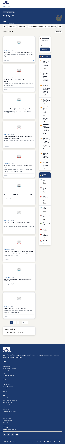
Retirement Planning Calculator (9, 430)
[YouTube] (8, 434)
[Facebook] (4, 434)
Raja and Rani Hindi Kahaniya (9, 369)
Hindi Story (12, 26)
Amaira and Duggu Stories (8, 375)
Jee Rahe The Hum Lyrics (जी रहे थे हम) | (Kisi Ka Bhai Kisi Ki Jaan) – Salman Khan (18, 137)
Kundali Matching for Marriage (9, 412)
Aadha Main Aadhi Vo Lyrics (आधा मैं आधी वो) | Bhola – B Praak (19, 166)
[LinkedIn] (12, 434)
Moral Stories (5, 364)
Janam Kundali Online (7, 402)
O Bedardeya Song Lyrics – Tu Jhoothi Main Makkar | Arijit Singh (18, 280)
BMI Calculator (6, 423)
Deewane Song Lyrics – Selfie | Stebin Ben (15, 308)
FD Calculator (6, 427)
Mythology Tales (6, 384)
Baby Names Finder (7, 418)
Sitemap (56, 441)
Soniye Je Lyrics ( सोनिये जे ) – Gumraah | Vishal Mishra (18, 195)
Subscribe (45, 49)
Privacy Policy (40, 441)
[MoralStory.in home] (6, 2)
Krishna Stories (6, 389)
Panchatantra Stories (7, 371)
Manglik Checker (6, 407)
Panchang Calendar (7, 398)
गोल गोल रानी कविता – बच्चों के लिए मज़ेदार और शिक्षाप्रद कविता (18, 52)
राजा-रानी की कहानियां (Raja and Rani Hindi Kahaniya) (42, 26)
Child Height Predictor (7, 420)
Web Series (22, 26)
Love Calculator (6, 409)
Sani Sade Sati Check (7, 405)
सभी (4, 26)
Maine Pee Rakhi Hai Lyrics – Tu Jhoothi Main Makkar (18, 252)
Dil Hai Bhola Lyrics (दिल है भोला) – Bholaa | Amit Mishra (17, 80)
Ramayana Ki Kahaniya (8, 387)
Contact (60, 441)
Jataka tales (5, 391)
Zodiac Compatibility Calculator (10, 400)
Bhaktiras (5, 382)
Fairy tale (5, 373)
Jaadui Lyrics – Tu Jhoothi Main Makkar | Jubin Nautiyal (16, 223)
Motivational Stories (7, 366)
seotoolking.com (31, 441)
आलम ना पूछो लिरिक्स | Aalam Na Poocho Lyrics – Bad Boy (19, 109)
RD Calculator (6, 425)
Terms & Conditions (48, 441)
